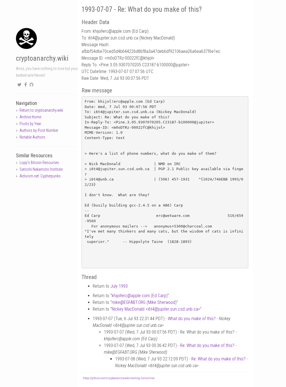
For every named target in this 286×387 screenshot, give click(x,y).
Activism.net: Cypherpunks (40, 176)
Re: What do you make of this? (207, 345)
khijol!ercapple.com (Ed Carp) (140, 295)
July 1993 (119, 286)
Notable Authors (32, 137)
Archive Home (30, 117)
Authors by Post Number (39, 130)
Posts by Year (30, 123)
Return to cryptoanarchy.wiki (41, 110)
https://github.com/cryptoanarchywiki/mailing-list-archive (118, 378)
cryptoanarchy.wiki (42, 58)
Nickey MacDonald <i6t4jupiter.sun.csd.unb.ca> (156, 309)
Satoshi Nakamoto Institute (41, 169)
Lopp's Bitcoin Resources (39, 162)
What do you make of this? (192, 318)
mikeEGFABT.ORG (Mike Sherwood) (144, 302)
